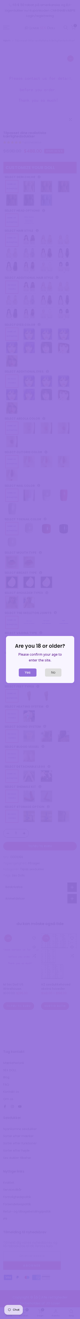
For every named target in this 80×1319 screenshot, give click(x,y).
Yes (28, 672)
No (53, 672)
